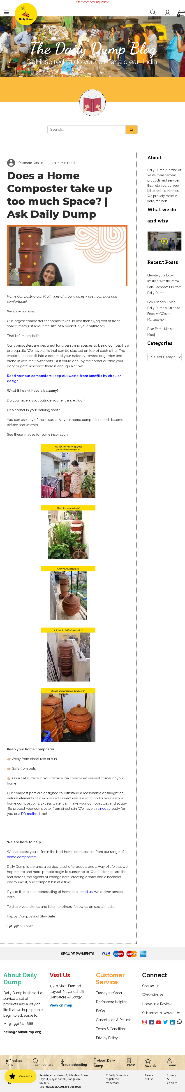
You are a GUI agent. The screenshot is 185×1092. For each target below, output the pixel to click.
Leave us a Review (156, 1004)
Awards (150, 1065)
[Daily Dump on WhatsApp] (179, 1022)
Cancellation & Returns (113, 1020)
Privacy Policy (107, 1038)
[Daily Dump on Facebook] (152, 1022)
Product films (14, 1062)
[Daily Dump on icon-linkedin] (173, 1022)
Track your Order (109, 993)
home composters (21, 857)
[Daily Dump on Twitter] (166, 1022)
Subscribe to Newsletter (161, 1013)
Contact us (150, 986)
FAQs (100, 1011)
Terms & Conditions (111, 1029)
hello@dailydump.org (22, 1031)
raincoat (103, 809)
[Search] (154, 12)
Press (131, 1065)
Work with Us (152, 995)
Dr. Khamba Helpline (111, 1002)
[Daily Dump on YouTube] (159, 1022)
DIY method (30, 814)
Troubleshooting (74, 1064)
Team (171, 1065)
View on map (61, 1005)
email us (85, 892)
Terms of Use (149, 1077)
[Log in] (167, 12)
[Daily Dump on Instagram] (145, 1022)
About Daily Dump (104, 1063)
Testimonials (43, 1065)
